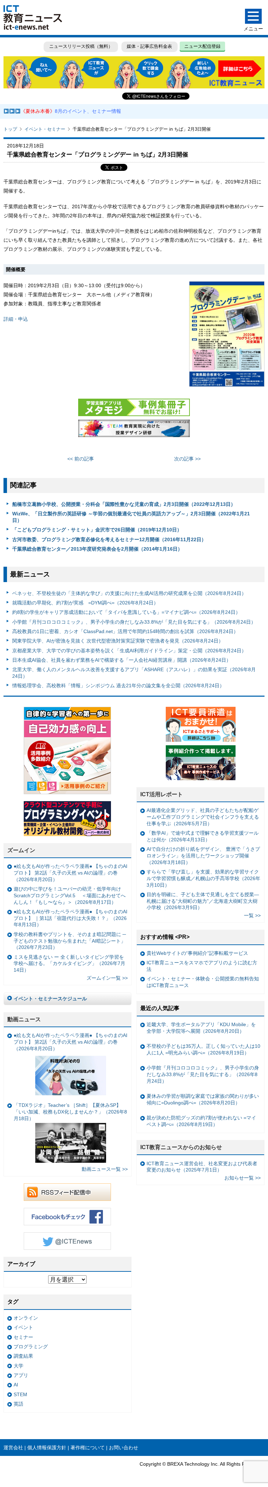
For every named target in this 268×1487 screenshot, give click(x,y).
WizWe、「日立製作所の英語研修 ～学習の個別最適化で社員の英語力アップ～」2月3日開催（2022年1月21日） (131, 517)
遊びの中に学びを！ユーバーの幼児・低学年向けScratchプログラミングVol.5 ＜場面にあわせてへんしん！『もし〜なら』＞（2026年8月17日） (70, 895)
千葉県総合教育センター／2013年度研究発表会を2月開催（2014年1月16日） (97, 549)
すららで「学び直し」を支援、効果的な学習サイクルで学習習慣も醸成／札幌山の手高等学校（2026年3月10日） (203, 878)
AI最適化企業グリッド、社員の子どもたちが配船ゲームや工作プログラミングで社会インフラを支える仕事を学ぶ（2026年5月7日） (203, 816)
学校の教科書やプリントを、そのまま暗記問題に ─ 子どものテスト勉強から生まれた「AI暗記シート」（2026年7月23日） (70, 940)
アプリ (21, 1375)
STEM (20, 1394)
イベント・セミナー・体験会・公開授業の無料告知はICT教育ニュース (203, 982)
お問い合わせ (123, 1447)
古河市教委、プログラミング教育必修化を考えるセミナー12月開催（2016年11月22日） (109, 539)
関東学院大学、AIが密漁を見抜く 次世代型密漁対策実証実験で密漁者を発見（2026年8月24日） (117, 641)
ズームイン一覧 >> (107, 978)
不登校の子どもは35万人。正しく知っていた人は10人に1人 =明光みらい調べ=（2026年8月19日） (203, 1049)
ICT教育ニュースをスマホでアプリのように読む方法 (202, 966)
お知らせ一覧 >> (242, 1178)
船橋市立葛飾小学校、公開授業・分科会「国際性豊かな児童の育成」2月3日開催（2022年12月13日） (124, 504)
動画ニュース (24, 1019)
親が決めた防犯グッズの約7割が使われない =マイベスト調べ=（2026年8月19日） (201, 1121)
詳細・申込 (15, 319)
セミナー (23, 1337)
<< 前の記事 (80, 459)
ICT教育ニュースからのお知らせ (181, 1147)
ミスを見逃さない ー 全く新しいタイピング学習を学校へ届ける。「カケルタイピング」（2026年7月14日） (69, 963)
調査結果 (23, 1356)
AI (16, 1384)
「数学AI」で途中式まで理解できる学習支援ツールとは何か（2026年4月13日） (203, 836)
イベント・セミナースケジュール (50, 998)
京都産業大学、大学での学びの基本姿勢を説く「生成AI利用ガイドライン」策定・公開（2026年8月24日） (129, 650)
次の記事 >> (187, 459)
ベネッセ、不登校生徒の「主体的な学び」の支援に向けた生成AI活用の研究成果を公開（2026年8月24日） (129, 593)
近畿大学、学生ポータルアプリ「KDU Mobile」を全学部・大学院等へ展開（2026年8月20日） (201, 1028)
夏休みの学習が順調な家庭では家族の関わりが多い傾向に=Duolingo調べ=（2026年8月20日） (203, 1099)
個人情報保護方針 (46, 1447)
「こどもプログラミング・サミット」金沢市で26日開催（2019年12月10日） (97, 529)
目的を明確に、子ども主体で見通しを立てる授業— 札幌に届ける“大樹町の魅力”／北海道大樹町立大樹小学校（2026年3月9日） (203, 901)
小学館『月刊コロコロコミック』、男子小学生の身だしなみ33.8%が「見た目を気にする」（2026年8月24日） (134, 622)
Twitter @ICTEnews (67, 1241)
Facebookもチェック (67, 1216)
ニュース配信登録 (202, 46)
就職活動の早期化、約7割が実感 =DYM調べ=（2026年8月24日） (85, 602)
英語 (18, 1404)
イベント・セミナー (44, 129)
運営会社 (13, 1447)
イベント (23, 1327)
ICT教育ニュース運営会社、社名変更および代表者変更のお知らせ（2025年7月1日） (202, 1167)
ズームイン (21, 850)
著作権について (87, 1447)
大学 (18, 1366)
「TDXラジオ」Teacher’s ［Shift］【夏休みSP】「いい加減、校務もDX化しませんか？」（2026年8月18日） (70, 1111)
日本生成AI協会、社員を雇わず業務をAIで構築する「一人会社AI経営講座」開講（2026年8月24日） (121, 660)
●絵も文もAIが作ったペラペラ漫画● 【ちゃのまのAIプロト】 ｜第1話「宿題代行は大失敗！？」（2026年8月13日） (70, 918)
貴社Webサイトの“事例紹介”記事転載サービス (197, 953)
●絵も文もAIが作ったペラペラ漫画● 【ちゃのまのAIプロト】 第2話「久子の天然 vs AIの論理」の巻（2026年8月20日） (70, 872)
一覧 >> (252, 915)
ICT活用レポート (161, 794)
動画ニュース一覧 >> (105, 1169)
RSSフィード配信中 (67, 1192)
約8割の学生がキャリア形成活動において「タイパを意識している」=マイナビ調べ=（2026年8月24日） (126, 612)
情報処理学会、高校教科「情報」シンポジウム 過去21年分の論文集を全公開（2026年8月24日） (118, 685)
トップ (10, 129)
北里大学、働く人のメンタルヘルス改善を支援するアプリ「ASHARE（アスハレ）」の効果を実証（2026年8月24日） (134, 673)
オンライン (26, 1318)
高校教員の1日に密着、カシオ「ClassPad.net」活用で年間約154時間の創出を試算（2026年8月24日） (125, 631)
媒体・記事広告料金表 (149, 46)
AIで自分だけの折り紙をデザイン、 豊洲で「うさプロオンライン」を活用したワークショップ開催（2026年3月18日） (203, 855)
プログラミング (31, 1346)
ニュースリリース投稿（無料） (81, 46)
